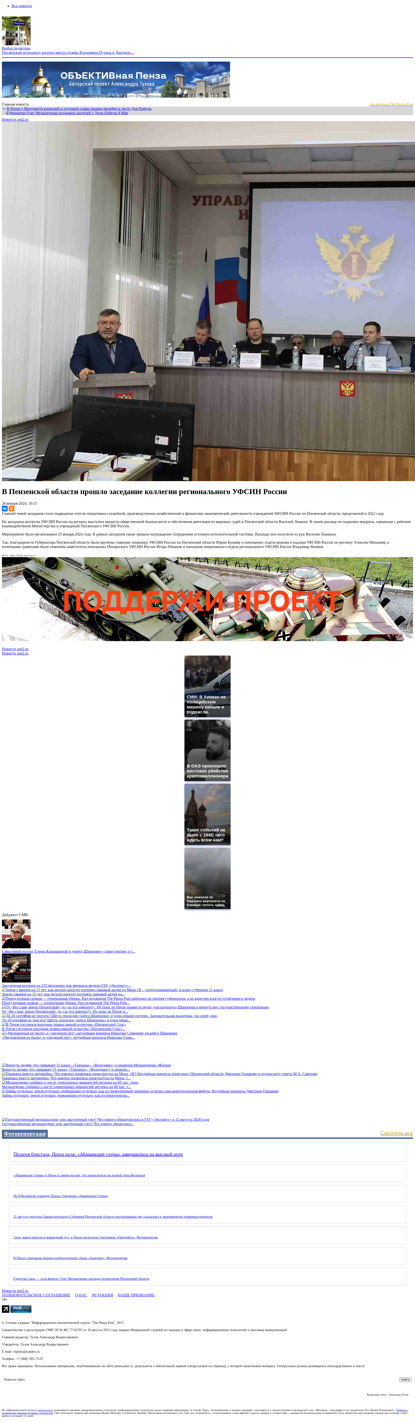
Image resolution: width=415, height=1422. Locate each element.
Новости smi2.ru (15, 119)
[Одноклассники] (11, 508)
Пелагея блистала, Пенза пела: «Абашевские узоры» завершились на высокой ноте (98, 1154)
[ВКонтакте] (5, 508)
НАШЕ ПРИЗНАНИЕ (136, 1295)
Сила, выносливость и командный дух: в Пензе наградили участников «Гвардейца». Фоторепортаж (85, 1237)
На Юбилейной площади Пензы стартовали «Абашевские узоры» (60, 1196)
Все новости (22, 6)
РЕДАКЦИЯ (102, 1295)
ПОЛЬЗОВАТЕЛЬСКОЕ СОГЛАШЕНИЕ (36, 1295)
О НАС (81, 1295)
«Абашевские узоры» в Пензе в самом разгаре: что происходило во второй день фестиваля (79, 1175)
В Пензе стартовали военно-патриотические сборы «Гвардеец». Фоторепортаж (70, 1258)
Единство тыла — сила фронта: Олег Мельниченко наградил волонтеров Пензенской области (81, 1279)
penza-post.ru (45, 1410)
